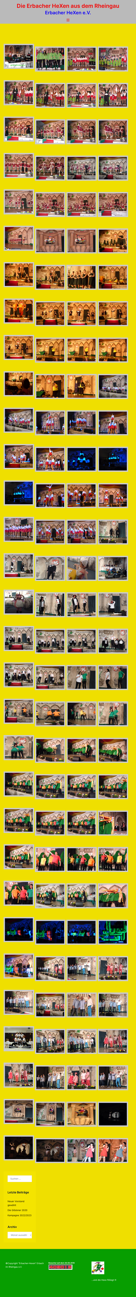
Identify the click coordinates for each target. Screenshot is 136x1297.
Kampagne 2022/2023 (19, 1215)
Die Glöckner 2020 (17, 1210)
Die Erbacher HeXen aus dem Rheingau (68, 6)
